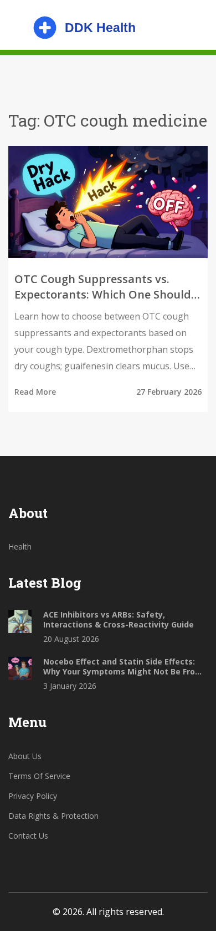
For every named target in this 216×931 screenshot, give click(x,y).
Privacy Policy (32, 796)
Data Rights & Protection (53, 815)
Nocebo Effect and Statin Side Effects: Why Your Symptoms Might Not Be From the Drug (123, 667)
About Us (25, 756)
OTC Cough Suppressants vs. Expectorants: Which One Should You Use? (102, 286)
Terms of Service (39, 776)
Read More (35, 391)
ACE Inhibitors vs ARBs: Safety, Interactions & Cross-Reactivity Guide (118, 620)
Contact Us (28, 835)
